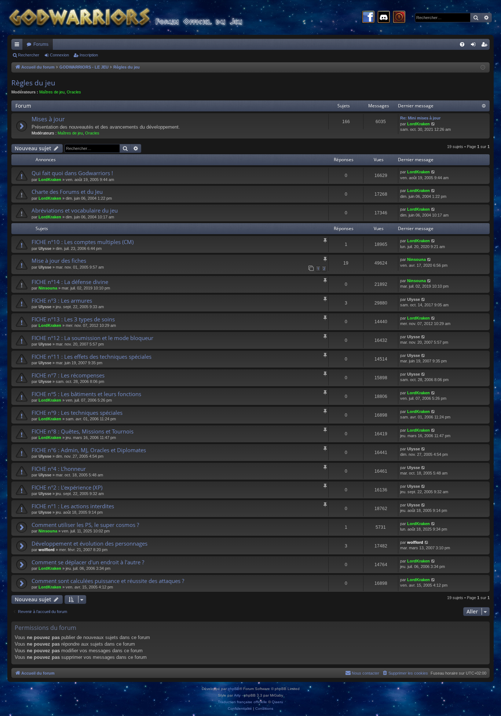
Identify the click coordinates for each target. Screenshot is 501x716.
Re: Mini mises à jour (420, 118)
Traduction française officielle (242, 702)
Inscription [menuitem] (486, 46)
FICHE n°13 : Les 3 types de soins (73, 319)
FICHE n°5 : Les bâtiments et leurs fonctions (86, 394)
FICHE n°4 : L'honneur (59, 468)
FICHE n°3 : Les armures (62, 300)
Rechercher (28, 55)
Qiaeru (277, 702)
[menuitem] (462, 44)
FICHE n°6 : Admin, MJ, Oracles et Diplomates (89, 450)
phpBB (233, 689)
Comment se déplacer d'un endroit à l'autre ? (88, 562)
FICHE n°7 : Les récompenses (68, 375)
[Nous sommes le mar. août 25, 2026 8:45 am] (482, 67)
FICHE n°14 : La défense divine (70, 281)
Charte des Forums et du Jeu (67, 191)
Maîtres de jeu (52, 92)
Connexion (59, 55)
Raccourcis (18, 46)
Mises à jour (48, 119)
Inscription (89, 55)
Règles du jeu (33, 83)
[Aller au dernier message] (433, 172)
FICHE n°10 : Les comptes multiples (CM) (83, 242)
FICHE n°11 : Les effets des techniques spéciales (91, 356)
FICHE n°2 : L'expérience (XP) (67, 487)
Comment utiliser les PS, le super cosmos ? (85, 524)
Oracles (74, 92)
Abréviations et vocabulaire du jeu (75, 210)
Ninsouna (416, 259)
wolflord (47, 549)
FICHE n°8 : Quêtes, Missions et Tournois (83, 431)
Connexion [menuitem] (475, 46)
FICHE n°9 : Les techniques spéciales (77, 412)
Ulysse (45, 248)
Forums (40, 44)
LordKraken (418, 124)
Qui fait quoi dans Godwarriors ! (72, 173)
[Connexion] (399, 17)
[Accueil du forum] (139, 17)
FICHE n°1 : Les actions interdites (73, 506)
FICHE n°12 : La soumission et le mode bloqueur (92, 338)
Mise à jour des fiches (59, 260)
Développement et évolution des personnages (89, 543)
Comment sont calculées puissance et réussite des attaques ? (108, 580)
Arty (237, 695)
